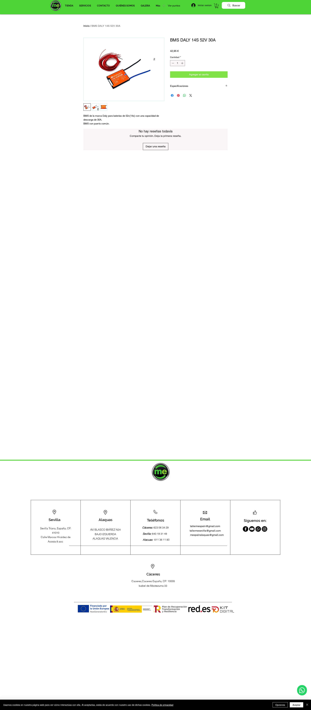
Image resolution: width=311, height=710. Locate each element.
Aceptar (296, 704)
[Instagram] (264, 529)
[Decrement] (173, 63)
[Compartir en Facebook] (172, 95)
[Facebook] (245, 529)
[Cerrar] (307, 704)
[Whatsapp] (302, 690)
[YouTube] (252, 529)
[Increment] (182, 63)
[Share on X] (191, 95)
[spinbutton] (177, 63)
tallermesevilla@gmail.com (205, 530)
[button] (69, 6)
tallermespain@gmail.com (205, 526)
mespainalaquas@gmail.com (207, 534)
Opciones (280, 704)
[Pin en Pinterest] (178, 95)
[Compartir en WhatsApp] (184, 95)
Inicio (86, 25)
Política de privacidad (162, 704)
